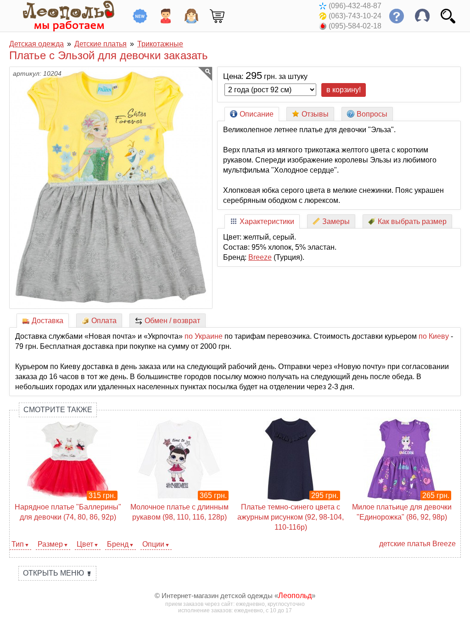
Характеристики (267, 221)
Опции (153, 544)
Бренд (118, 544)
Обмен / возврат (172, 321)
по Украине (204, 336)
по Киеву (434, 336)
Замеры (336, 221)
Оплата (104, 321)
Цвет (85, 544)
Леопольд (295, 595)
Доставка (47, 321)
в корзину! (343, 90)
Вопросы (372, 114)
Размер (50, 544)
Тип (17, 544)
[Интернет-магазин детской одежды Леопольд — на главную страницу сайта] (62, 16)
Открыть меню (57, 573)
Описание (257, 114)
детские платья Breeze (417, 544)
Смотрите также (57, 410)
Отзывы (315, 114)
